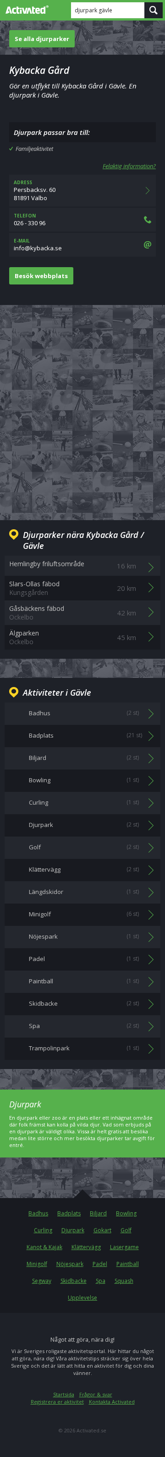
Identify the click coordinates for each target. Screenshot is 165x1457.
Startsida (63, 1394)
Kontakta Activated (112, 1401)
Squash (124, 1281)
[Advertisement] (82, 405)
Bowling (126, 1213)
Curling (43, 1230)
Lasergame (124, 1247)
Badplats (69, 1213)
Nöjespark (69, 1264)
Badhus (38, 1213)
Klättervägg (86, 1247)
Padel (100, 1264)
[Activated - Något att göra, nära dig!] (25, 9)
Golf (126, 1230)
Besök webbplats (41, 276)
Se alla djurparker (42, 39)
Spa (100, 1281)
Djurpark (72, 1230)
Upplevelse (82, 1298)
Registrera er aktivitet (57, 1401)
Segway (41, 1281)
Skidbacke (73, 1281)
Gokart (102, 1230)
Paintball (127, 1264)
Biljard (98, 1213)
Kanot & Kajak (44, 1247)
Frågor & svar (95, 1394)
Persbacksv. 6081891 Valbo (34, 190)
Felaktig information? (129, 166)
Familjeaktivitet (34, 149)
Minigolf (37, 1264)
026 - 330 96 (29, 219)
